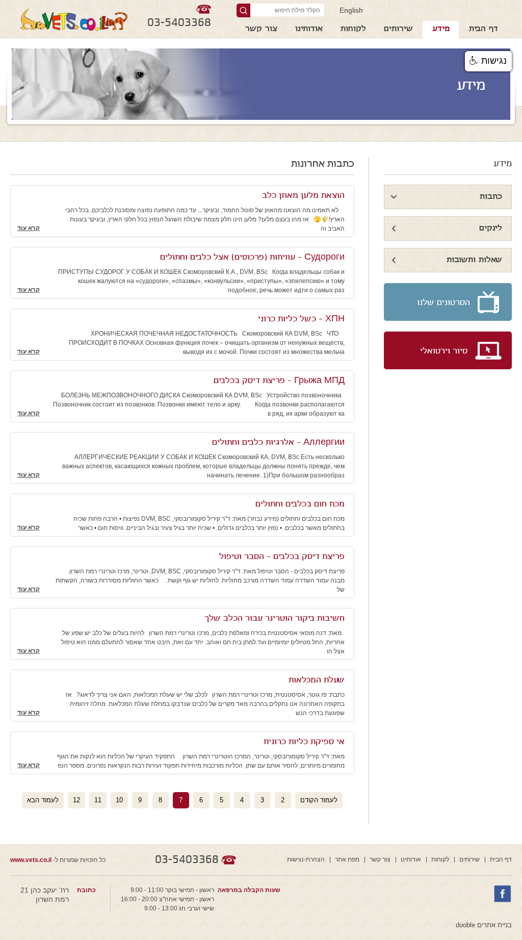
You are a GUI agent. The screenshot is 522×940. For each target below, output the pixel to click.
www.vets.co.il (30, 859)
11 (97, 800)
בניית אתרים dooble (484, 925)
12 (76, 800)
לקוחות (353, 29)
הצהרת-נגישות (306, 859)
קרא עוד (28, 228)
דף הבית (483, 29)
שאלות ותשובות (474, 260)
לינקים (490, 229)
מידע (441, 29)
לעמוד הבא (43, 800)
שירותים (398, 29)
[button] (488, 61)
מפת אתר (347, 859)
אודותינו (309, 29)
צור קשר (261, 29)
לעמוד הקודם (318, 800)
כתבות (491, 197)
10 (119, 800)
